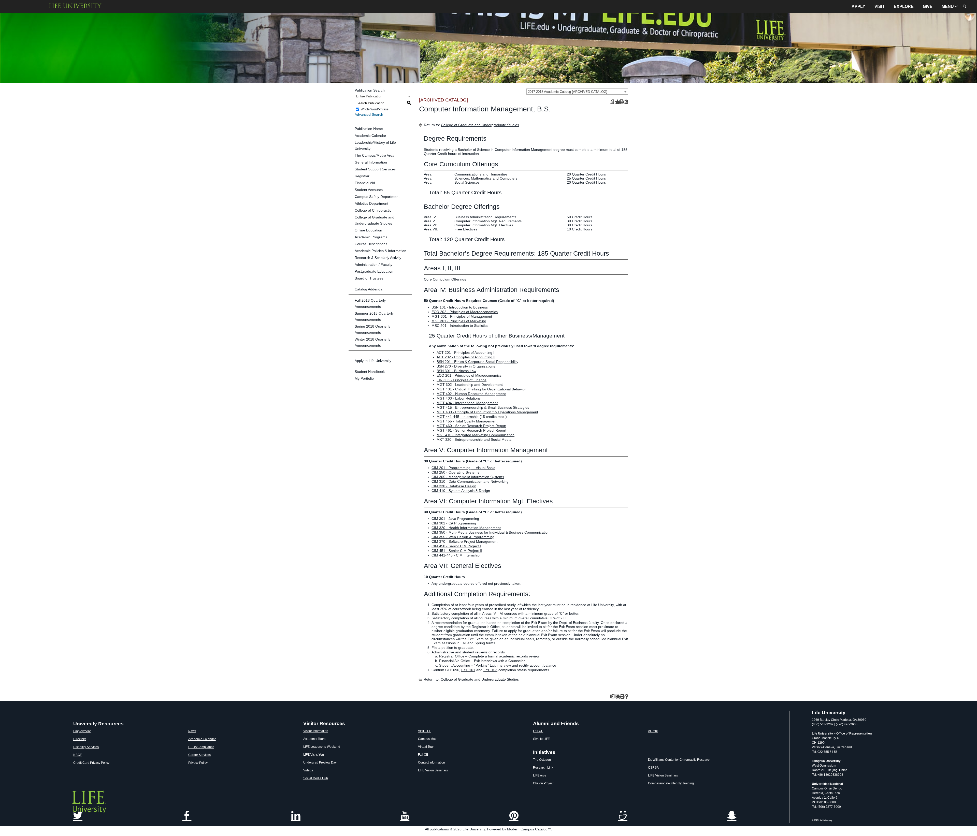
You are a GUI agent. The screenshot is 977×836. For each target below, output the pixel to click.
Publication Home (369, 129)
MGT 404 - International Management (467, 403)
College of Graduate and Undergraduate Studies (374, 220)
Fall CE (423, 754)
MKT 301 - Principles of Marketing (459, 321)
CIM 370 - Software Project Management (464, 541)
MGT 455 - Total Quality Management (467, 421)
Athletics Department (371, 203)
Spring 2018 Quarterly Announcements (372, 329)
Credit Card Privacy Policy (91, 763)
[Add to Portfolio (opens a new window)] (617, 102)
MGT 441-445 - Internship (458, 417)
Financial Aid (365, 183)
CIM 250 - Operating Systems (455, 472)
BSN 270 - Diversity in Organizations (466, 366)
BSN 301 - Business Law (456, 371)
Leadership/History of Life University (375, 145)
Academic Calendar (370, 136)
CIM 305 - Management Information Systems (468, 477)
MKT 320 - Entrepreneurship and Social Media (474, 439)
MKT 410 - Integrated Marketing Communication (475, 435)
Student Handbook (370, 372)
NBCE (77, 755)
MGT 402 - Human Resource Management (471, 394)
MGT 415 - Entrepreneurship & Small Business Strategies (483, 407)
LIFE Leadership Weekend (321, 747)
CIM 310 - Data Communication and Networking (470, 481)
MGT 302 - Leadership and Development (470, 385)
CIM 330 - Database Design (454, 486)
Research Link (543, 767)
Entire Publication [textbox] (369, 96)
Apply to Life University (373, 361)
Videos (308, 770)
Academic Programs (371, 237)
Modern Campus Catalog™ (529, 829)
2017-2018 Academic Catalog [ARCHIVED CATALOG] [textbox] (567, 92)
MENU (948, 6)
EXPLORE (904, 6)
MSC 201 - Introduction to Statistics (460, 326)
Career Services (199, 755)
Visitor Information (315, 731)
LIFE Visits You (313, 754)
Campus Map (427, 739)
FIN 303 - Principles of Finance (461, 380)
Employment (82, 731)
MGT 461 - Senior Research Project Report (471, 430)
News (192, 731)
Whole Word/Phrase (375, 109)
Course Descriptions (371, 244)
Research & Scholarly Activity (378, 258)
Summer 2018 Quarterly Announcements (374, 316)
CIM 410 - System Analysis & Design (461, 491)
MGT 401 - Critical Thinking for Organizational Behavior (481, 389)
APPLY (858, 6)
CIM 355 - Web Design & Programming (463, 537)
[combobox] (577, 92)
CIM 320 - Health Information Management (466, 528)
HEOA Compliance (201, 747)
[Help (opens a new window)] (626, 102)
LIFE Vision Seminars (433, 770)
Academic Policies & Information (380, 251)
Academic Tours (314, 739)
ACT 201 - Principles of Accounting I (465, 352)
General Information (371, 162)
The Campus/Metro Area (374, 155)
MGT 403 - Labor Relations (459, 398)
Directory (79, 739)
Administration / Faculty (373, 264)
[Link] (404, 816)
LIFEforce (539, 775)
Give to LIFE (541, 739)
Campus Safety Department (377, 197)
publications (439, 829)
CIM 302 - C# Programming (454, 523)
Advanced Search (369, 114)
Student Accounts (369, 190)
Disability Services (86, 747)
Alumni (653, 731)
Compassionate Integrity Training (671, 783)
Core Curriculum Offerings (445, 279)
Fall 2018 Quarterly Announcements (370, 303)
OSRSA (653, 767)
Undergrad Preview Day (320, 762)
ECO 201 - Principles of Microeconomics (469, 375)
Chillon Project (543, 783)
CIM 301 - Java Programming (455, 519)
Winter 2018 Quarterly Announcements (372, 342)
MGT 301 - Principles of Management (462, 316)
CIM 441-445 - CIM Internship (456, 555)
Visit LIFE (424, 731)
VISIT (879, 6)
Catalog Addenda (368, 289)
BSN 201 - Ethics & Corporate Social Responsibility (477, 362)
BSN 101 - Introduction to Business (460, 307)
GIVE (927, 6)
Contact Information (431, 762)
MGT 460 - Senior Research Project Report (471, 426)
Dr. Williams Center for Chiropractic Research (679, 759)
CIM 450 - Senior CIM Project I (456, 546)
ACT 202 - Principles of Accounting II (466, 357)
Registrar (362, 176)
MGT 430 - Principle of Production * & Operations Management (487, 412)
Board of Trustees (369, 278)
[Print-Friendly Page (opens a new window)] (621, 102)
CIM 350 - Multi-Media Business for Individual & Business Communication (491, 532)
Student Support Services (375, 169)
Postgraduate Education (374, 271)
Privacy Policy (198, 763)
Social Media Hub (315, 778)
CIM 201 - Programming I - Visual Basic (463, 468)
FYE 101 (468, 670)
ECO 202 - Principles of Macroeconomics (465, 312)
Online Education (368, 230)
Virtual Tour (426, 747)
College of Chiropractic (373, 210)
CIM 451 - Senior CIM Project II (457, 551)
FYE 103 (490, 670)
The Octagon (542, 759)
